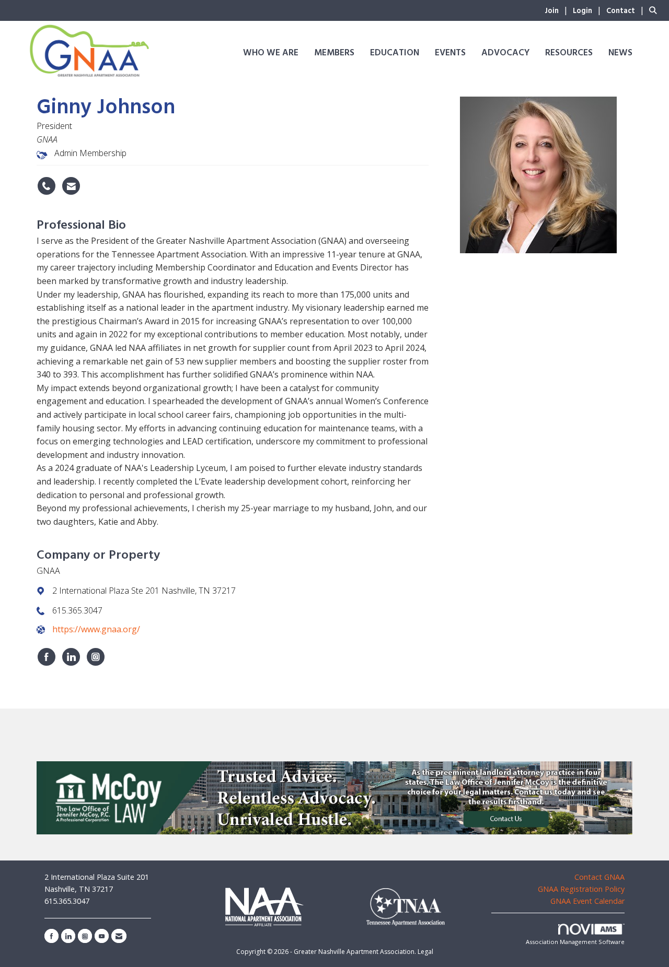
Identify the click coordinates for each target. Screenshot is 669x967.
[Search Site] (655, 10)
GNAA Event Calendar (587, 901)
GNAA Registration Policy (581, 889)
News (620, 53)
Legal (425, 951)
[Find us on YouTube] (102, 936)
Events (450, 53)
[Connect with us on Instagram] (85, 936)
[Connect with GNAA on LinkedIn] (71, 657)
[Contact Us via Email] (118, 936)
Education (394, 53)
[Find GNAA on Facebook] (46, 657)
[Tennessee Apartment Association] (405, 907)
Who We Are (270, 53)
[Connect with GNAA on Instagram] (96, 657)
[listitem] (558, 10)
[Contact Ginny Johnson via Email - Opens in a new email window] (71, 186)
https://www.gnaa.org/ (96, 629)
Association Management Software (575, 942)
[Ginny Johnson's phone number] (46, 186)
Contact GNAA (599, 877)
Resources (569, 53)
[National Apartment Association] (264, 906)
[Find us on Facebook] (51, 936)
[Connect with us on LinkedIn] (68, 936)
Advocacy (505, 53)
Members (334, 53)
